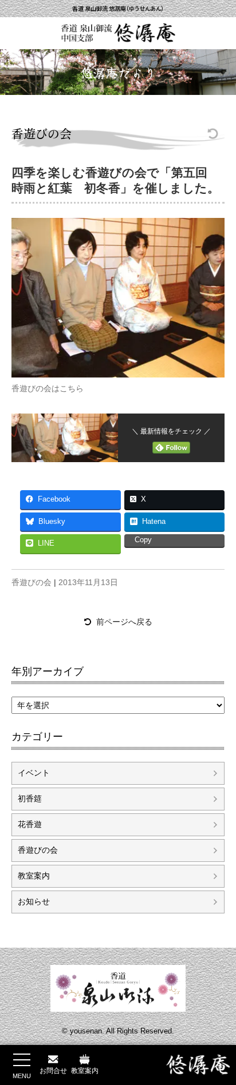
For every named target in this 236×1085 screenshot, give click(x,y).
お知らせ (34, 901)
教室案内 (34, 875)
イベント (34, 772)
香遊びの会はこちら (47, 388)
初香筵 (30, 798)
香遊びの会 (41, 133)
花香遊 (30, 824)
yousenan (86, 1031)
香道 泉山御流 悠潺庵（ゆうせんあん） (118, 8)
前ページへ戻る (124, 621)
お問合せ (53, 1071)
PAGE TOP (219, 1040)
